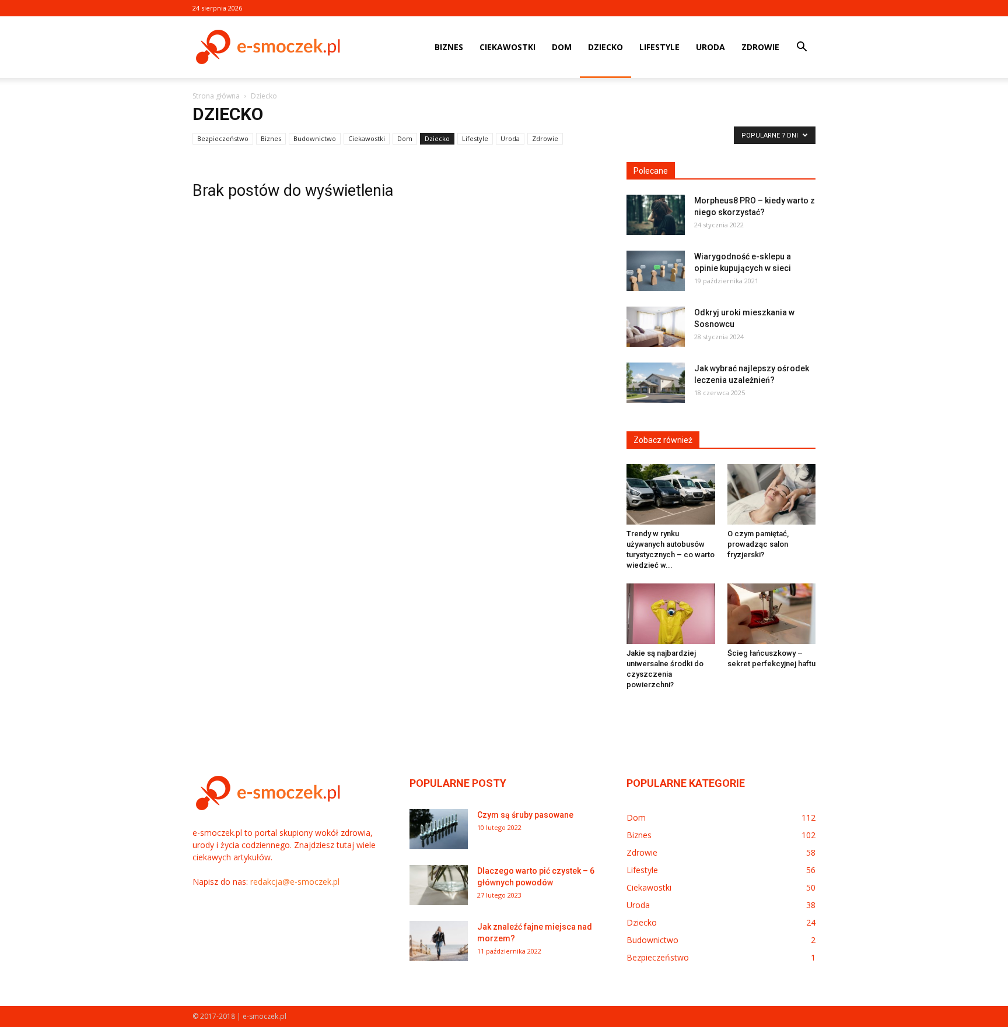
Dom (562, 46)
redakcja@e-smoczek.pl (295, 881)
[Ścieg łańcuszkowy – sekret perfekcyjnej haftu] (771, 613)
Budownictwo (314, 138)
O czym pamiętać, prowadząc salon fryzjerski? (758, 544)
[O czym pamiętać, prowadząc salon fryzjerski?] (771, 494)
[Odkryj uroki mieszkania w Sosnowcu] (655, 327)
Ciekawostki (508, 46)
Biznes (449, 46)
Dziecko (605, 46)
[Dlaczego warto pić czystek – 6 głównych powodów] (439, 885)
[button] (802, 48)
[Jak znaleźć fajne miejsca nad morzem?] (439, 941)
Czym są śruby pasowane (525, 815)
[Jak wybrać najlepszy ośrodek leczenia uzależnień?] (655, 383)
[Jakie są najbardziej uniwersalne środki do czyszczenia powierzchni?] (670, 613)
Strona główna (216, 96)
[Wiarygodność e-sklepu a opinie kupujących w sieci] (655, 271)
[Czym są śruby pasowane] (439, 829)
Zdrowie (760, 46)
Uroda (710, 46)
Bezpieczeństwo (223, 138)
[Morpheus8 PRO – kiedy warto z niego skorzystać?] (655, 215)
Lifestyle (659, 46)
